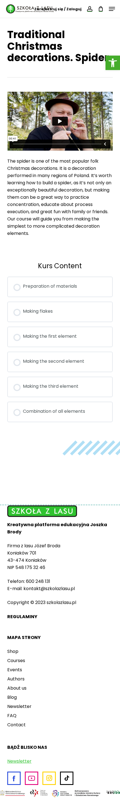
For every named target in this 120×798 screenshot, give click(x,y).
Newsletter (19, 706)
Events (14, 670)
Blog (12, 697)
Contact (16, 725)
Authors (16, 679)
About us (17, 688)
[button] (112, 63)
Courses (16, 660)
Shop (12, 651)
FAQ (11, 715)
